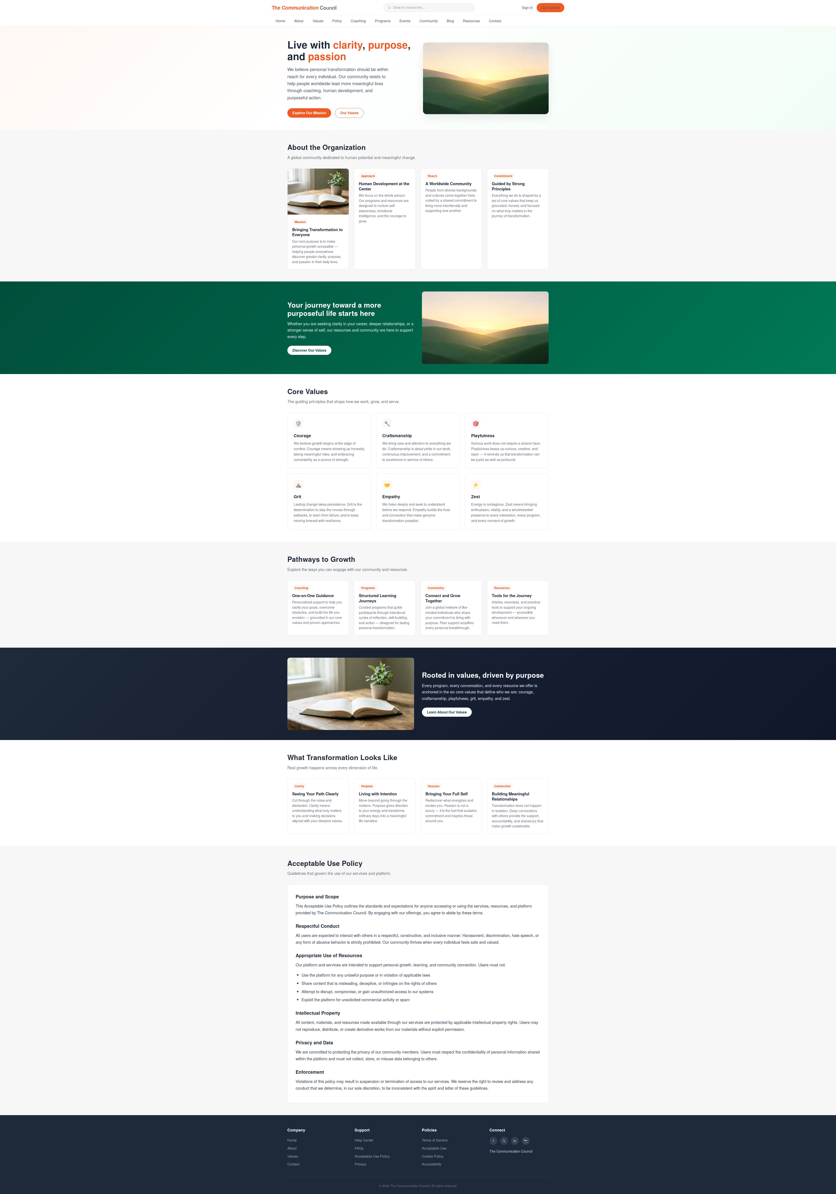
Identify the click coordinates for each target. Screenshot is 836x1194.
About (298, 20)
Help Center (364, 1140)
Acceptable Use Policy (372, 1156)
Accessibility (431, 1164)
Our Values (349, 112)
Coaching (358, 20)
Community (429, 20)
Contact (495, 20)
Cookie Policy (432, 1156)
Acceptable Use (434, 1148)
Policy (337, 20)
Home (280, 20)
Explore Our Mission (309, 112)
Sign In (527, 7)
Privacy (360, 1164)
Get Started (550, 7)
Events (404, 20)
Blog (450, 20)
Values (318, 20)
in (515, 1140)
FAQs (359, 1148)
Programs (383, 20)
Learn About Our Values (447, 712)
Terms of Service (435, 1140)
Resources (471, 20)
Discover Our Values (309, 350)
